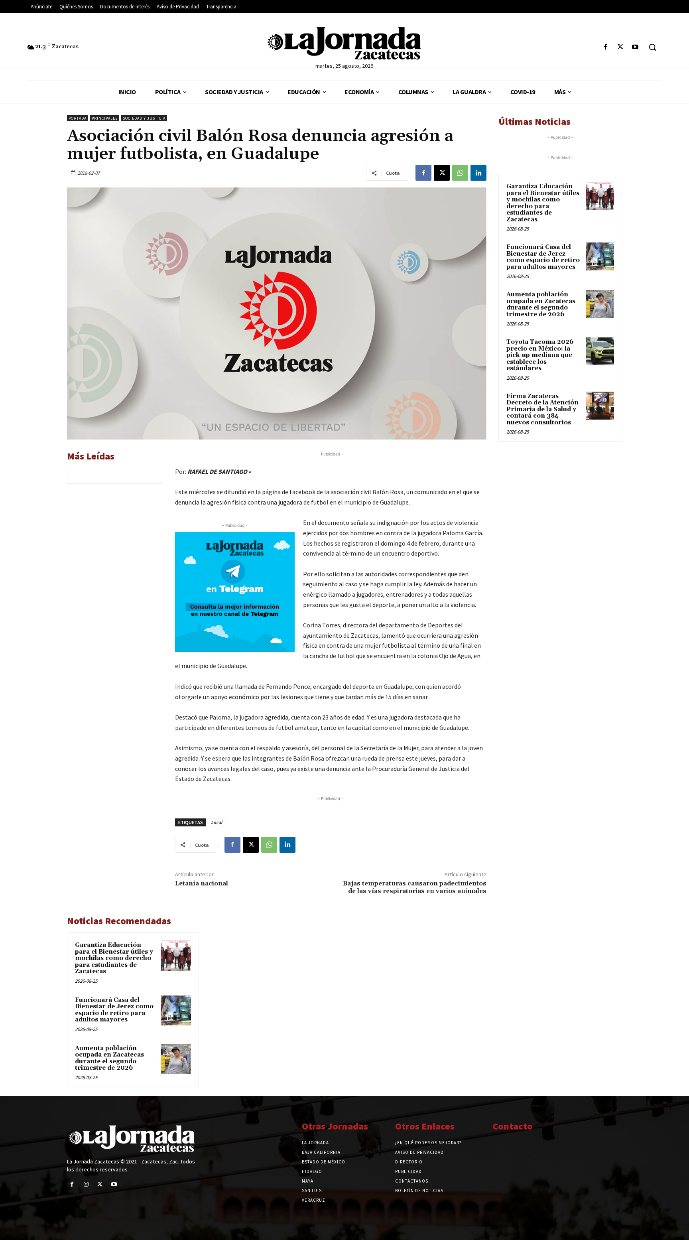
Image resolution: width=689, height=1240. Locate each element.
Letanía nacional (201, 883)
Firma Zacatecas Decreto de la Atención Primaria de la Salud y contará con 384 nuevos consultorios (542, 409)
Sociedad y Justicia (144, 118)
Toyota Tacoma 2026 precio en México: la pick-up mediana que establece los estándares (539, 355)
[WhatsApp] (460, 173)
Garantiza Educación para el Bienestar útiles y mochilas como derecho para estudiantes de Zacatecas (114, 958)
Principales (105, 118)
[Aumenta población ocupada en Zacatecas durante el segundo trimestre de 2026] (176, 1059)
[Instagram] (86, 1184)
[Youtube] (635, 47)
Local (216, 822)
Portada (78, 118)
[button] (652, 47)
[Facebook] (605, 47)
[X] (620, 47)
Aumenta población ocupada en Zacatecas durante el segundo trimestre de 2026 (109, 1058)
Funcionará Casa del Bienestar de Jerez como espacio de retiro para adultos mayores (114, 1010)
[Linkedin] (478, 173)
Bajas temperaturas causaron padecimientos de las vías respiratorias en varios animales (414, 887)
